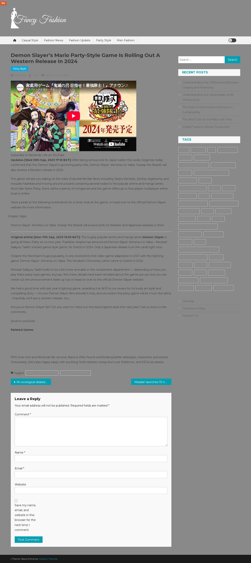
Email (19, 468)
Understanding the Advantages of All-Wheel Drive (208, 97)
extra (204, 196)
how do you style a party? (198, 226)
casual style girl (223, 165)
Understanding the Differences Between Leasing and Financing (211, 85)
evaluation (187, 196)
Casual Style (30, 40)
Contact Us (190, 315)
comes (185, 172)
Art (211, 150)
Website (20, 484)
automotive (228, 150)
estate (228, 188)
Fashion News (53, 40)
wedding (204, 288)
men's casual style (192, 257)
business (202, 157)
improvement (189, 234)
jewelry (185, 242)
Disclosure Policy (194, 308)
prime (200, 272)
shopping (216, 272)
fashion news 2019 (193, 203)
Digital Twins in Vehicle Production (206, 127)
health (203, 219)
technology (188, 280)
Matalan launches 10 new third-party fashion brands (152, 382)
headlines (186, 219)
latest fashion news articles (198, 249)
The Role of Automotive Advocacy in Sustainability (208, 109)
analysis (198, 150)
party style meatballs (75, 372)
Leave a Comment (57, 75)
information (213, 234)
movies (216, 257)
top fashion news (214, 280)
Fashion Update (79, 40)
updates (186, 288)
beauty (185, 157)
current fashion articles (211, 172)
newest (185, 265)
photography (220, 265)
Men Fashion (126, 40)
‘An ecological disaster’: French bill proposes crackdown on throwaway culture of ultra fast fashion (33, 382)
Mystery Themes (48, 558)
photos (185, 272)
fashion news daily (224, 203)
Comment (23, 414)
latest (200, 242)
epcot (214, 188)
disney (205, 180)
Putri (35, 75)
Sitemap (188, 301)
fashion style (188, 211)
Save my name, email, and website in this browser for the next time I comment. (25, 517)
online (201, 265)
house (218, 219)
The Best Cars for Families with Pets (207, 119)
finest (207, 211)
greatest (223, 211)
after (183, 150)
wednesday (223, 288)
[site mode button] (232, 40)
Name (20, 452)
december (187, 180)
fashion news (222, 196)
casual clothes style (193, 165)
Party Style (103, 40)
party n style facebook (42, 372)
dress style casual (192, 188)
